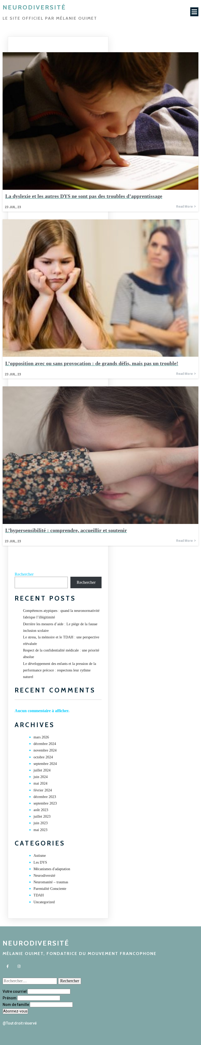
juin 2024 (41, 777)
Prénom (9, 998)
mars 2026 (41, 737)
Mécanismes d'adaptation (52, 869)
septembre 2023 (45, 803)
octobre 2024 (43, 757)
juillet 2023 (42, 816)
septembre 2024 (45, 764)
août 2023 (41, 810)
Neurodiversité (44, 876)
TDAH (39, 895)
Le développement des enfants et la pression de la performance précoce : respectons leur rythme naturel (59, 670)
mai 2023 (40, 830)
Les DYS (40, 862)
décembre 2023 (45, 797)
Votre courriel (15, 991)
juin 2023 (41, 823)
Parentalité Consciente (50, 889)
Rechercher (24, 574)
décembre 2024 (45, 744)
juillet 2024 (42, 770)
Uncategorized (44, 902)
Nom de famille (16, 1004)
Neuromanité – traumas (51, 882)
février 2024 (43, 790)
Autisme (40, 856)
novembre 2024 (45, 750)
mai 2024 (40, 783)
